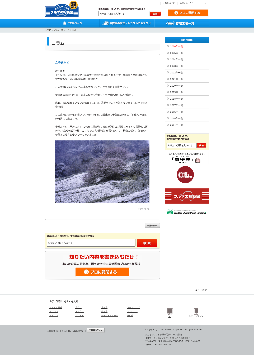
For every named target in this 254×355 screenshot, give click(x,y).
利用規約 (61, 331)
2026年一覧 (176, 46)
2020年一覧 (176, 85)
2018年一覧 (176, 98)
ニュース (202, 3)
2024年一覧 (176, 59)
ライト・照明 (55, 307)
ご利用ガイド (169, 3)
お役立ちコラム (186, 3)
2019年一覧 (176, 92)
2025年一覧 (176, 53)
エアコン (53, 315)
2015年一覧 (176, 118)
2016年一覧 (176, 111)
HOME (48, 30)
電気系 (104, 307)
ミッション (132, 311)
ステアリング (133, 307)
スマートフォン (196, 316)
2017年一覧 (176, 105)
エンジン (53, 311)
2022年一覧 (176, 72)
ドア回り (79, 311)
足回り (78, 307)
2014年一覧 (176, 124)
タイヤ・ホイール (109, 315)
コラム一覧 (58, 30)
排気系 (104, 311)
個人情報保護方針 (76, 331)
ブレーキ (79, 315)
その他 (130, 315)
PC (169, 316)
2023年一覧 (176, 66)
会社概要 (51, 331)
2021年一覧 (176, 79)
